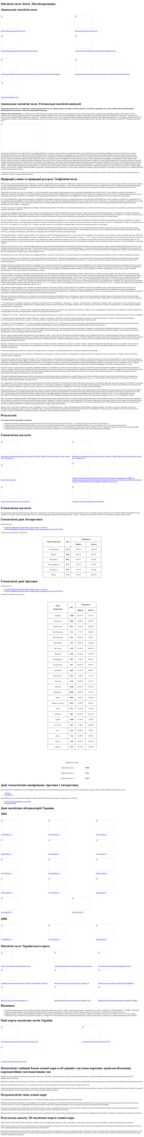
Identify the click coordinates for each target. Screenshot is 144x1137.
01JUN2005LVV (6, 873)
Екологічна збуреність (8, 480)
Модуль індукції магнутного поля (86, 31)
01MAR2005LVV (54, 873)
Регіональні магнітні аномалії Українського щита (114, 966)
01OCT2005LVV (54, 893)
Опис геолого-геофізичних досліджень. (18, 801)
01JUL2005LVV (101, 854)
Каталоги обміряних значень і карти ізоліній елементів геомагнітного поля (30, 529)
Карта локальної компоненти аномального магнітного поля (95, 51)
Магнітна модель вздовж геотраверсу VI (14, 1000)
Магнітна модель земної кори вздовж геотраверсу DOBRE (117, 1000)
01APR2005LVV (6, 834)
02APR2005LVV (6, 912)
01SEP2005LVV (101, 893)
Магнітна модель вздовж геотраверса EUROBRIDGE (116, 983)
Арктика (7, 793)
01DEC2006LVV (101, 939)
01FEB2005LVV (6, 854)
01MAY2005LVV (101, 873)
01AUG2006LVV (54, 939)
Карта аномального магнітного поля (13, 31)
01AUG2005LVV (54, 834)
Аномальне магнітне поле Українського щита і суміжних (73, 966)
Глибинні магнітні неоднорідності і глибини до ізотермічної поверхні (24, 983)
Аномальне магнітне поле (9, 97)
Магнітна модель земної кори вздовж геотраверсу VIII (72, 1000)
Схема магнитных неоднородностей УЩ (96, 1041)
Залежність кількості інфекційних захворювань (88, 501)
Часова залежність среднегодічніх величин (15, 501)
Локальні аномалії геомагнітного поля (14, 1061)
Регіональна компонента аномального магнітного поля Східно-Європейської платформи (30, 74)
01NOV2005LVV (6, 893)
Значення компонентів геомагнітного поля (19, 527)
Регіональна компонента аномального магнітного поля (19, 51)
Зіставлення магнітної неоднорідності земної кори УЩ (19, 1041)
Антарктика (9, 795)
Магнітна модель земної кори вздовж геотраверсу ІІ (71, 983)
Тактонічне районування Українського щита (16, 966)
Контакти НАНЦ (10, 803)
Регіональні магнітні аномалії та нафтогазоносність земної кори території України (102, 74)
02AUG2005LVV (78, 912)
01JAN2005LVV (53, 854)
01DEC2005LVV (101, 834)
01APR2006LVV (6, 939)
